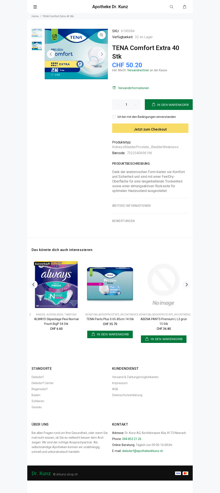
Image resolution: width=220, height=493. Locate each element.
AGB (115, 389)
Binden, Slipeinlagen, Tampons (56, 314)
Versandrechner (138, 70)
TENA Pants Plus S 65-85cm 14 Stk (110, 319)
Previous (51, 54)
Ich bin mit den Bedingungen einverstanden (147, 117)
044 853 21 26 (131, 439)
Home (35, 16)
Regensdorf (40, 389)
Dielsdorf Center (43, 383)
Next (102, 54)
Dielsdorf (38, 377)
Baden (36, 395)
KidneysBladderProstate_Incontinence (112, 314)
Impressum (120, 383)
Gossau (37, 407)
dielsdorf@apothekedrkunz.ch (142, 451)
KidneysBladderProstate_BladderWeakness (145, 147)
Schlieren (38, 401)
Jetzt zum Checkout (150, 129)
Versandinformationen (133, 88)
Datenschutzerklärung (127, 395)
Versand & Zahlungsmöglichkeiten (135, 377)
